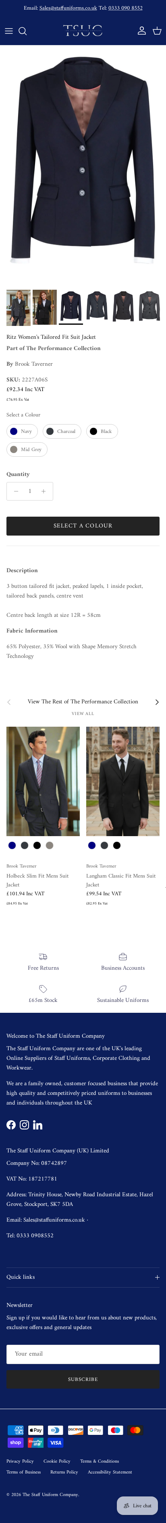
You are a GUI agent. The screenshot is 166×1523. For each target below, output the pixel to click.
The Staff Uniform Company (50, 1495)
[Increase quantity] (46, 491)
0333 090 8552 (125, 8)
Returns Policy (64, 1472)
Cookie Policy (57, 1461)
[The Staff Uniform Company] (83, 31)
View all (83, 714)
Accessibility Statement (110, 1472)
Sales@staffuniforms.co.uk (68, 8)
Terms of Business (23, 1472)
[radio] (22, 431)
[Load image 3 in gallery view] (83, 165)
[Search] (26, 31)
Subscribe (83, 1379)
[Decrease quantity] (14, 491)
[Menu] (9, 31)
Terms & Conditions (99, 1461)
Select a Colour (23, 415)
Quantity (18, 474)
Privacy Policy (20, 1461)
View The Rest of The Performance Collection (83, 702)
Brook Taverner (34, 364)
